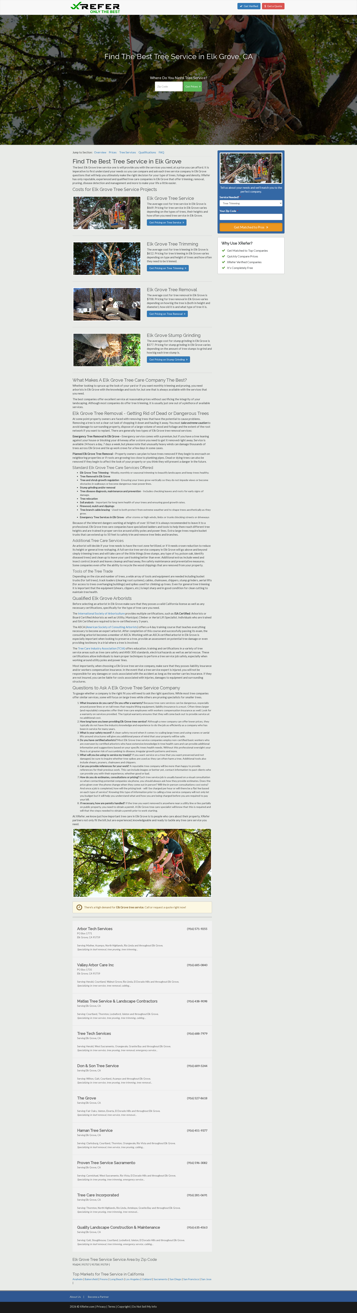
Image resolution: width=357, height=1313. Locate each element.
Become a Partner (98, 1296)
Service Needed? (230, 197)
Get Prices (191, 86)
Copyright (123, 1306)
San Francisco (191, 1279)
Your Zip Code (229, 210)
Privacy (101, 1306)
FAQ (161, 152)
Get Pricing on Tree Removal (166, 313)
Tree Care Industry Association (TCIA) (101, 648)
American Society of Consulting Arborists (111, 627)
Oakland (147, 1279)
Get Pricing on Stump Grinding (167, 359)
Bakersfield (91, 1279)
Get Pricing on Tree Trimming (166, 268)
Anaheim (78, 1279)
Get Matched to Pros (249, 227)
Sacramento (161, 1279)
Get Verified (251, 6)
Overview (100, 152)
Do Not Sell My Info (144, 1306)
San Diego (175, 1279)
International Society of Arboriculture (101, 613)
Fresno (104, 1279)
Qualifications (147, 152)
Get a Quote (274, 6)
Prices (113, 152)
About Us (75, 1296)
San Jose (206, 1279)
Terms (111, 1306)
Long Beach (116, 1279)
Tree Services (127, 152)
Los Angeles (133, 1279)
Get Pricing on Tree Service (165, 222)
